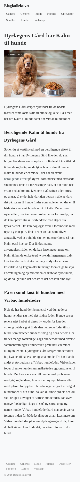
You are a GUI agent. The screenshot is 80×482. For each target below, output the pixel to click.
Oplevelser (67, 13)
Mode (38, 13)
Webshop (39, 20)
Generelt (25, 13)
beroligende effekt (15, 179)
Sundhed (11, 20)
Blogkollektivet (16, 5)
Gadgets (10, 13)
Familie (51, 13)
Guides (25, 20)
